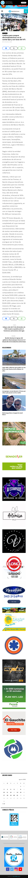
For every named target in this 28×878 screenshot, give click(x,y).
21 (17, 795)
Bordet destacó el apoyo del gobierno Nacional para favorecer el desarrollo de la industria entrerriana (14, 340)
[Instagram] (16, 869)
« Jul (3, 803)
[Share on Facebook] (6, 48)
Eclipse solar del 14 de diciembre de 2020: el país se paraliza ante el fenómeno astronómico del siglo (14, 329)
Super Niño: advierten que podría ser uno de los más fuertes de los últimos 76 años (14, 369)
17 (4, 795)
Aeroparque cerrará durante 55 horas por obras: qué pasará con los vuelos (14, 392)
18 (7, 795)
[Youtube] (20, 869)
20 (14, 795)
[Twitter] (12, 869)
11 (7, 792)
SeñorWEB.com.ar (16, 876)
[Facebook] (7, 869)
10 (4, 792)
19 (10, 795)
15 (20, 792)
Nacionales (5, 33)
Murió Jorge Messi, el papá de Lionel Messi (12, 414)
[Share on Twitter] (14, 48)
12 (10, 792)
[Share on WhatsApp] (21, 48)
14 (17, 792)
